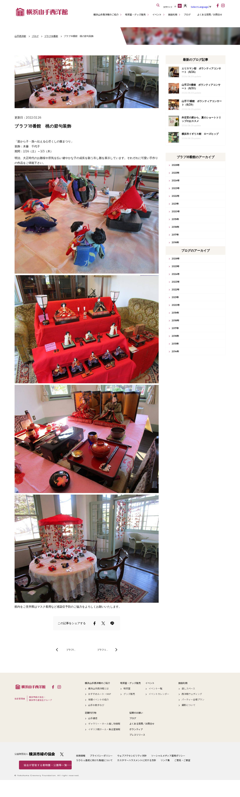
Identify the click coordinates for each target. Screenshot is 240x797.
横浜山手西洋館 (30, 686)
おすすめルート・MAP (99, 694)
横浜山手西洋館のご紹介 (106, 14)
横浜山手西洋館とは (98, 688)
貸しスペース (188, 688)
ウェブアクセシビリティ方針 (132, 755)
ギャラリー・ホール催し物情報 (104, 723)
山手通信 (92, 718)
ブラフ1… (70, 649)
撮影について (188, 705)
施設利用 (172, 14)
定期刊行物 (90, 712)
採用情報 (80, 755)
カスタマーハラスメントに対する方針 (136, 760)
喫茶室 (127, 688)
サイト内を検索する (158, 5)
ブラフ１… (102, 649)
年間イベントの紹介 (98, 699)
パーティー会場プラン (193, 699)
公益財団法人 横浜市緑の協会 (35, 754)
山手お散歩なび (96, 705)
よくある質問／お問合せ (209, 14)
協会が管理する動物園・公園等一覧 (45, 765)
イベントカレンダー (159, 694)
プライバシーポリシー (101, 755)
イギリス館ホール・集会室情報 (104, 729)
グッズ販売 (129, 694)
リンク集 (165, 760)
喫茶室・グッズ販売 (135, 14)
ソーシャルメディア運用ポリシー (168, 755)
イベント (156, 14)
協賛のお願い (136, 712)
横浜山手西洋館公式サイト (42, 12)
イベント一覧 (155, 688)
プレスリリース (137, 734)
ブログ (187, 14)
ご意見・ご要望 (182, 760)
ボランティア (136, 729)
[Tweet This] (103, 623)
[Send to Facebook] (94, 623)
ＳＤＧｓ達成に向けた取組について (94, 760)
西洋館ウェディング (192, 694)
